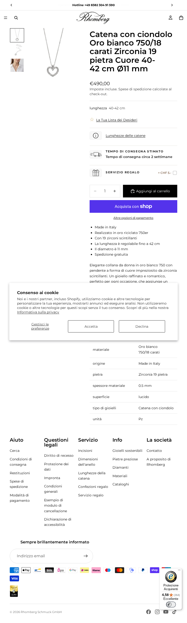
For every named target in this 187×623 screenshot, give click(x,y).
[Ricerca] (16, 17)
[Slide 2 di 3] (17, 50)
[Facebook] (148, 612)
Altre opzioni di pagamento (133, 218)
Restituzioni (20, 473)
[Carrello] (181, 17)
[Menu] (5, 17)
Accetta (91, 326)
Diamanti (120, 467)
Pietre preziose (125, 459)
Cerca (14, 451)
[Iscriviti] (86, 556)
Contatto (154, 451)
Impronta (52, 478)
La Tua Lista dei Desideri (116, 120)
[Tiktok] (174, 612)
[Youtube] (166, 612)
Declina (141, 326)
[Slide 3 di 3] (17, 65)
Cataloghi (120, 484)
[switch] (171, 604)
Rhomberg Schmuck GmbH (41, 612)
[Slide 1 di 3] (17, 35)
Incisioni (85, 451)
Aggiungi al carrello (153, 191)
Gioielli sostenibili (127, 451)
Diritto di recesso (59, 456)
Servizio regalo (90, 495)
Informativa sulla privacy (38, 312)
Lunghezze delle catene (125, 135)
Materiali (119, 476)
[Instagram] (157, 612)
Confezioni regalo (93, 487)
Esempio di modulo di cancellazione (55, 505)
